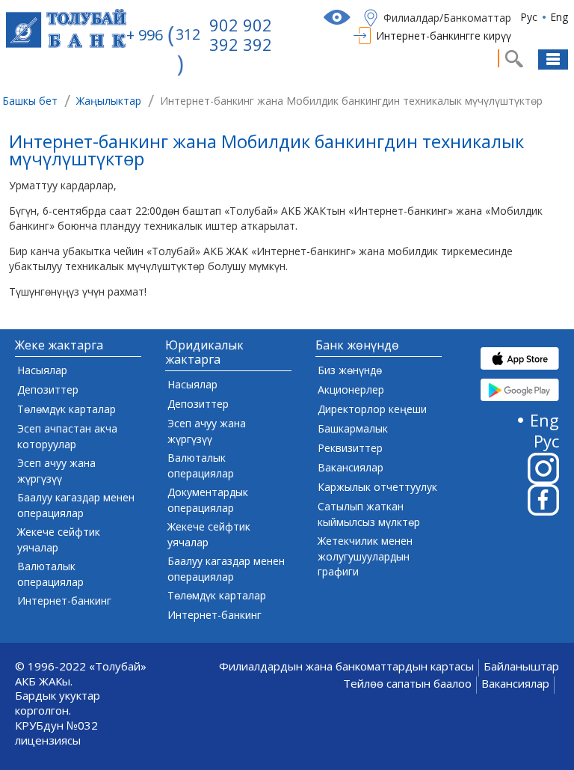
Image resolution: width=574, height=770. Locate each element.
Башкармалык (353, 428)
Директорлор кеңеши (372, 409)
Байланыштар (521, 666)
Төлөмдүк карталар (66, 409)
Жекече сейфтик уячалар (58, 539)
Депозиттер (47, 389)
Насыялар (42, 370)
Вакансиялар (350, 467)
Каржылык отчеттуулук (377, 487)
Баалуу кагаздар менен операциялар (76, 505)
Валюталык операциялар (50, 574)
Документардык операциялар (207, 500)
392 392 (240, 44)
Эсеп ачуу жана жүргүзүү (56, 471)
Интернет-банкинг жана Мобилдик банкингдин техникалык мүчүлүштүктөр (266, 152)
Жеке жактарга (59, 345)
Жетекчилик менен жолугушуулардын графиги (365, 556)
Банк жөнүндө (357, 345)
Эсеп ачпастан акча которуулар (67, 436)
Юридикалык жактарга (204, 352)
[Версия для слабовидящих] (339, 17)
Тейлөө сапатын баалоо (407, 683)
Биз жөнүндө (350, 370)
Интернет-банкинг (64, 600)
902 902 (240, 24)
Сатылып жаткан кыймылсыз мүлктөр (369, 514)
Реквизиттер (350, 448)
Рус (528, 17)
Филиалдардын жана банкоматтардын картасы (346, 666)
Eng (559, 17)
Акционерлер (351, 389)
